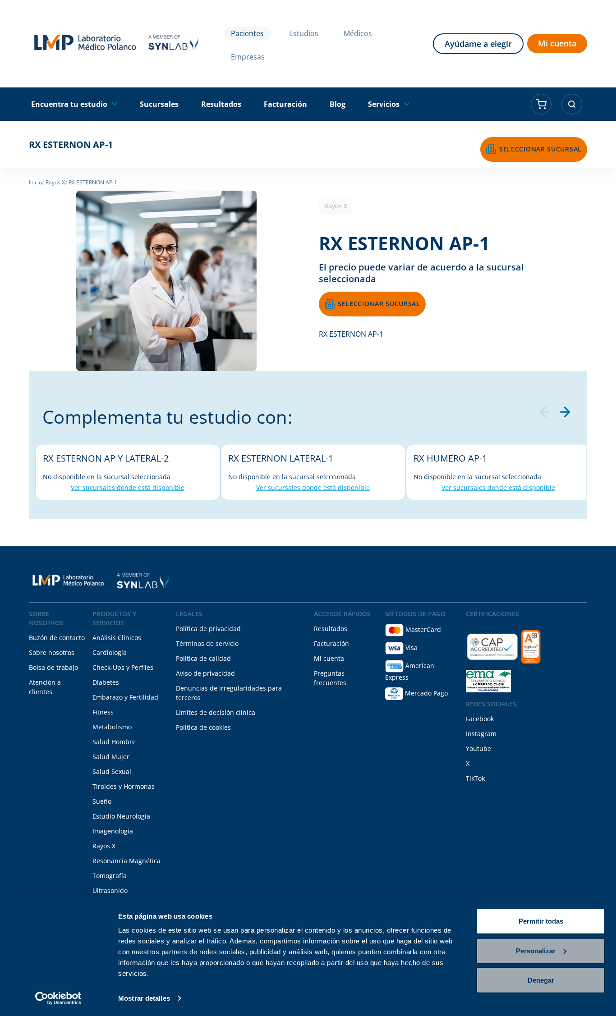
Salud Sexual (111, 771)
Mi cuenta (557, 43)
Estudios (303, 33)
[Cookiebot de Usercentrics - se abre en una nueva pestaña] (58, 998)
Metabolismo (112, 727)
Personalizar (536, 950)
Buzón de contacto (57, 637)
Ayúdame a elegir (478, 43)
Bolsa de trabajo (53, 667)
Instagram (481, 733)
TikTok (475, 778)
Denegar (541, 980)
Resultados (330, 628)
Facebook (480, 718)
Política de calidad (203, 658)
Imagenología (112, 831)
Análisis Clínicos (116, 637)
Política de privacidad (208, 628)
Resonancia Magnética (126, 860)
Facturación (331, 643)
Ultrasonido (110, 890)
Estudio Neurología (121, 816)
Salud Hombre (114, 741)
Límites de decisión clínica (215, 712)
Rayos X (103, 846)
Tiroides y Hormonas (123, 786)
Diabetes (105, 682)
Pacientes (247, 33)
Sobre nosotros (51, 652)
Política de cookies (203, 727)
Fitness (103, 712)
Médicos (358, 33)
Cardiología (109, 652)
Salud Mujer (110, 756)
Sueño (101, 801)
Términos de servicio (207, 643)
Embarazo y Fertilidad (125, 697)
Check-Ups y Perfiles (122, 667)
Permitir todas (541, 921)
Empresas (248, 57)
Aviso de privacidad (205, 673)
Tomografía (109, 875)
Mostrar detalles (144, 998)
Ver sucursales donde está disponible (127, 487)
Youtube (478, 748)
